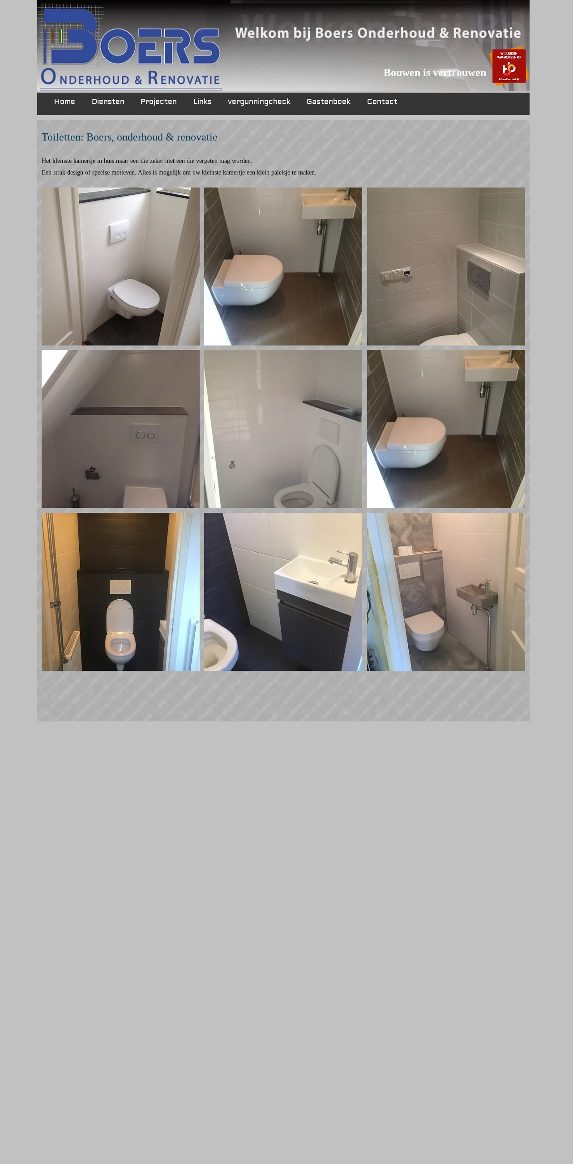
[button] (121, 266)
